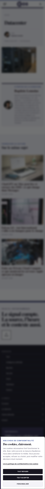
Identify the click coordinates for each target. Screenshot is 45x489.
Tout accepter (23, 478)
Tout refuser (22, 471)
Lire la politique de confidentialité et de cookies (20, 464)
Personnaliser (23, 484)
